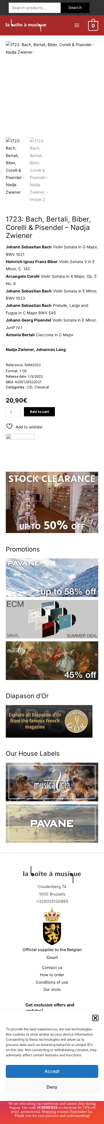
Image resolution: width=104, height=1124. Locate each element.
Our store (52, 989)
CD (29, 387)
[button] (95, 1018)
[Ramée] (20, 443)
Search (75, 7)
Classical (41, 387)
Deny (52, 1087)
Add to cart (39, 411)
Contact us (52, 967)
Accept (52, 1071)
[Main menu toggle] (76, 25)
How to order (52, 974)
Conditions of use (52, 982)
